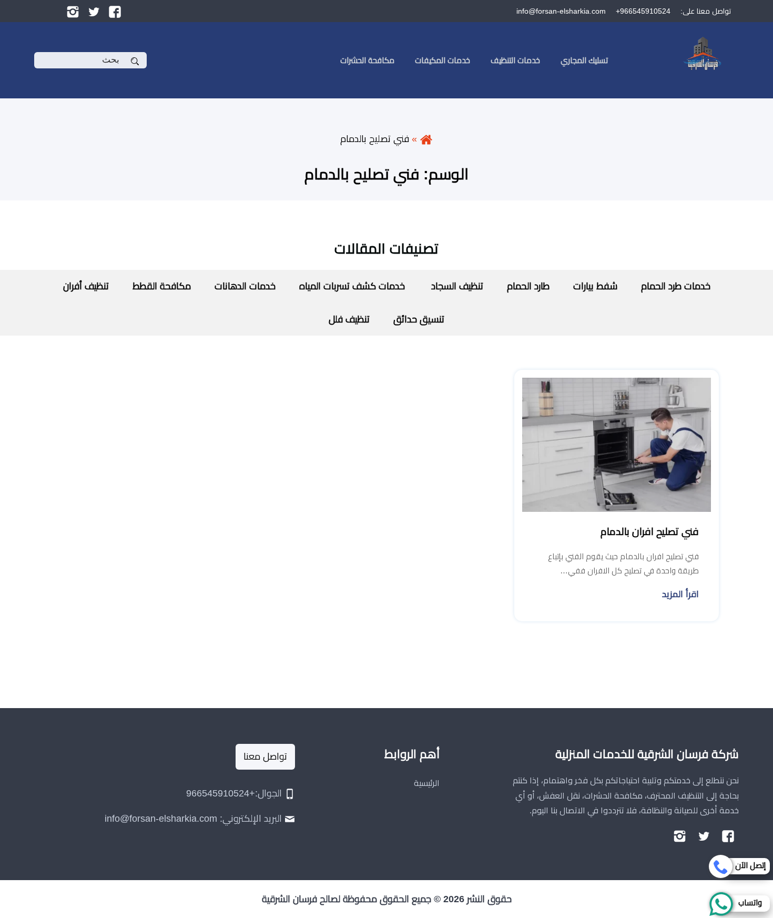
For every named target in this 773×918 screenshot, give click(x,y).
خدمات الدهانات (245, 286)
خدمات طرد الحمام (675, 286)
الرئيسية (427, 783)
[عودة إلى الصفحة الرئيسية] (426, 139)
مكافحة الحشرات (367, 60)
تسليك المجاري (584, 60)
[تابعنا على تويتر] (93, 11)
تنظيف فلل (349, 319)
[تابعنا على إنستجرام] (72, 11)
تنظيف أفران (86, 286)
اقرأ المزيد (680, 594)
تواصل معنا (265, 756)
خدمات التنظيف (515, 60)
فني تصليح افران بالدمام (650, 531)
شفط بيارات (595, 286)
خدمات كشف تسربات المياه (352, 286)
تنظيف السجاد (456, 286)
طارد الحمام (528, 286)
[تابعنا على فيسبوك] (114, 11)
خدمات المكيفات (442, 60)
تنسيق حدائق (418, 319)
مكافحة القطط (162, 286)
